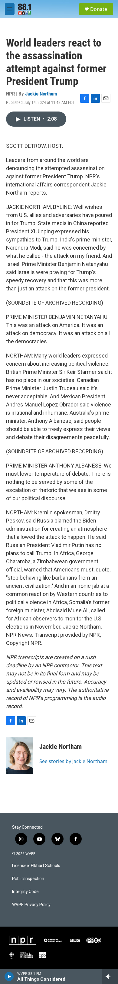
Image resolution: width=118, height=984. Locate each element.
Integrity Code (25, 891)
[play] (9, 976)
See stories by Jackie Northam (73, 761)
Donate (98, 9)
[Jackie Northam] (19, 755)
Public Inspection (28, 878)
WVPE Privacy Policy (31, 904)
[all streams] (110, 976)
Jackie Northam (41, 94)
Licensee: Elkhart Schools (36, 865)
